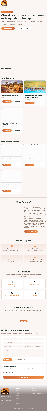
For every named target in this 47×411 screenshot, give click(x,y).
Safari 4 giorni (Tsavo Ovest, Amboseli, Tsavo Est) (33, 96)
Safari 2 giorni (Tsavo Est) (10, 95)
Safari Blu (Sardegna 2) (9, 185)
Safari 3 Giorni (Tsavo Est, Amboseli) (10, 123)
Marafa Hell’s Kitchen (8, 159)
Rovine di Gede (29, 159)
